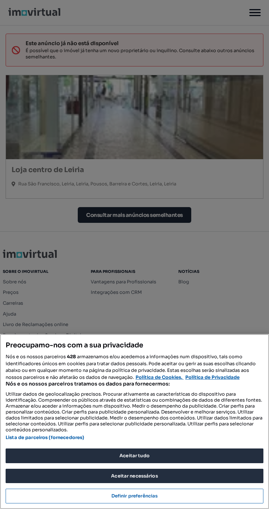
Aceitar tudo (134, 456)
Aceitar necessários (134, 476)
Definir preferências (134, 496)
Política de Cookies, (160, 377)
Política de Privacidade (212, 377)
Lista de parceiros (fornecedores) (45, 437)
